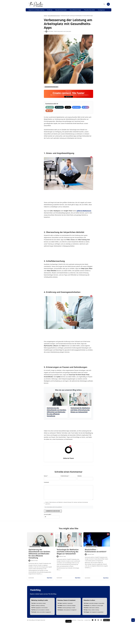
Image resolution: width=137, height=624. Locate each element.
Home (45, 15)
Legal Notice (73, 620)
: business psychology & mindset (66, 607)
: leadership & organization (65, 603)
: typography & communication (39, 607)
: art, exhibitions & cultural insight (93, 605)
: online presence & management (67, 609)
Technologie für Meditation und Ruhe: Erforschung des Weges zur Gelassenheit (68, 551)
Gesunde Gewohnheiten (61, 10)
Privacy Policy (80, 620)
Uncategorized (101, 10)
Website (79, 476)
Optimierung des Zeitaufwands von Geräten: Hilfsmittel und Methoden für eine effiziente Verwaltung (39, 553)
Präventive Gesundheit (89, 10)
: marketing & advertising (38, 605)
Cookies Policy (87, 620)
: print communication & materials (40, 609)
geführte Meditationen (84, 211)
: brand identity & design (38, 603)
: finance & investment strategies (66, 605)
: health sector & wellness (91, 607)
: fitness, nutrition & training (91, 609)
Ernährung (49, 10)
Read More (49, 578)
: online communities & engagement (41, 612)
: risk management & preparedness (93, 612)
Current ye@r (47, 514)
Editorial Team (52, 31)
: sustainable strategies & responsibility (94, 603)
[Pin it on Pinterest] (91, 36)
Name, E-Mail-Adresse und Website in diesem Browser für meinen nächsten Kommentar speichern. (66, 503)
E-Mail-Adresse (65, 476)
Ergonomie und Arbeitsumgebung (36, 10)
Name (46, 476)
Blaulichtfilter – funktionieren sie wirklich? (95, 550)
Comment (46, 482)
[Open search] (104, 4)
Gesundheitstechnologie (75, 10)
